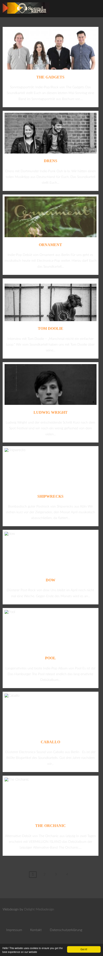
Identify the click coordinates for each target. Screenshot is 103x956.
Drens (50, 161)
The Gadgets (50, 77)
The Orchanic (50, 826)
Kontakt (36, 930)
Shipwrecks (50, 496)
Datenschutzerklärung (66, 930)
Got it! (83, 949)
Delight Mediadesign (39, 909)
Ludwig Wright (51, 412)
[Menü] (94, 10)
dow (50, 580)
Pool (50, 658)
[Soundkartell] (26, 15)
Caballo (50, 742)
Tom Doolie (50, 328)
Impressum (14, 930)
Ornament (50, 245)
